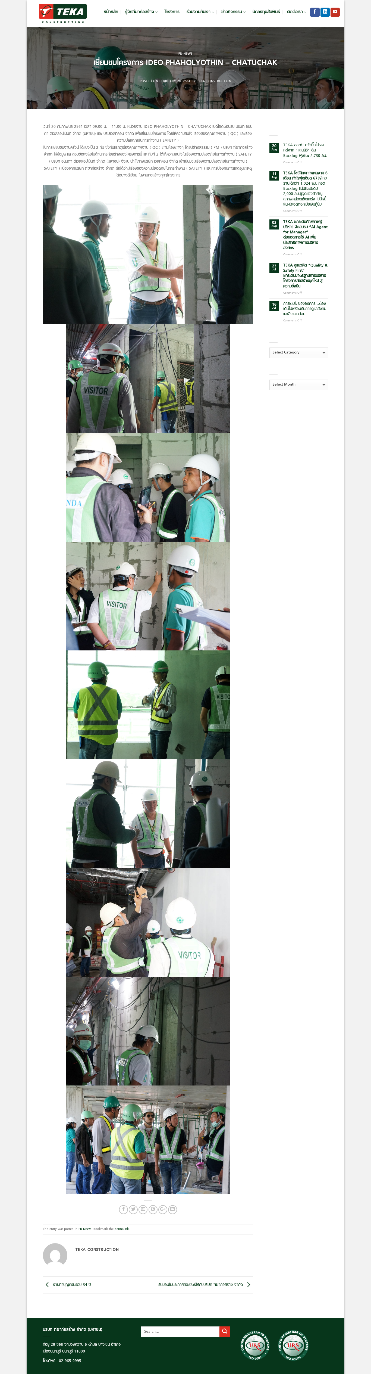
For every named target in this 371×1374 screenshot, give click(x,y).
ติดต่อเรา (295, 12)
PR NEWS (185, 53)
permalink (122, 1229)
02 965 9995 (70, 1361)
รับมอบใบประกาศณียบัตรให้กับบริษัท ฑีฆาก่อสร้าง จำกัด (201, 1285)
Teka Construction (214, 81)
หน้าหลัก (111, 12)
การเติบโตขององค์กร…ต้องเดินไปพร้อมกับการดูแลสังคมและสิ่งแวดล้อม (304, 309)
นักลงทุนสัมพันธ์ (266, 12)
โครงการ (172, 12)
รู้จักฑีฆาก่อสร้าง (139, 12)
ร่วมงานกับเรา (198, 12)
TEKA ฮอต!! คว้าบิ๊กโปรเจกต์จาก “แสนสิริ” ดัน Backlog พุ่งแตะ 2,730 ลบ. (305, 151)
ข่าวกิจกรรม (231, 12)
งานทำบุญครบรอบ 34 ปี (71, 1285)
